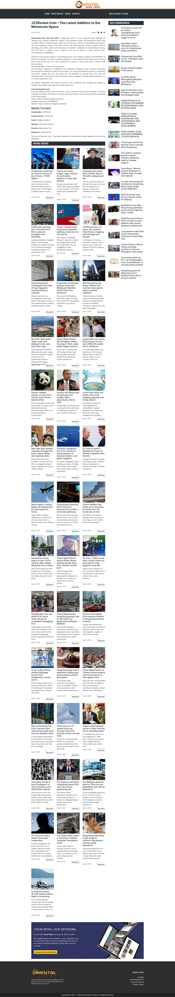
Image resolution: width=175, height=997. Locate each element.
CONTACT (76, 14)
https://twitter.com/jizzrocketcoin (50, 99)
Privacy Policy (138, 984)
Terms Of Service (137, 982)
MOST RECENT (57, 14)
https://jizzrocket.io (46, 124)
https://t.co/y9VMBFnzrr (48, 101)
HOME (47, 14)
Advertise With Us (137, 980)
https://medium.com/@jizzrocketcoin (52, 104)
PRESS (67, 14)
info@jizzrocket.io (43, 120)
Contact (141, 977)
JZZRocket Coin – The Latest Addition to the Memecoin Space (63, 136)
